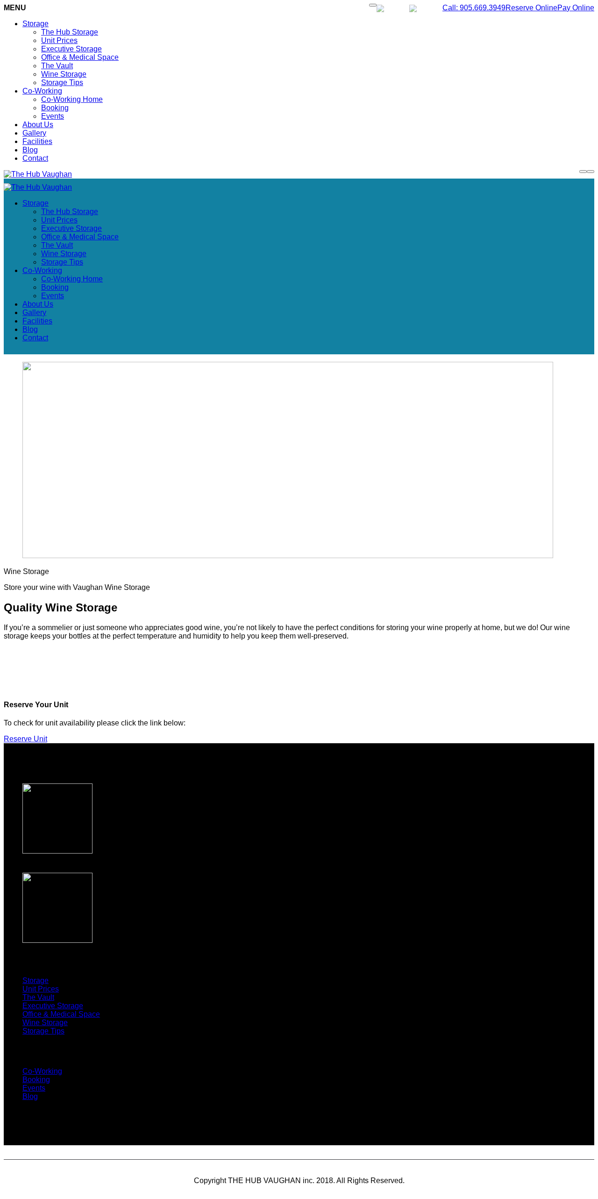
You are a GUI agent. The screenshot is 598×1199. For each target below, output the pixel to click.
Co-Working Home (72, 99)
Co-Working (42, 91)
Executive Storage (71, 49)
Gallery (34, 133)
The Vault (57, 66)
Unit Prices (59, 40)
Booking (55, 108)
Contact (35, 158)
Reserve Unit (25, 739)
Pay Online (575, 8)
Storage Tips (62, 82)
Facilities (37, 141)
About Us (37, 125)
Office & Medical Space (80, 57)
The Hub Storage (69, 32)
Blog (30, 150)
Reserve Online (531, 8)
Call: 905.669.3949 (473, 8)
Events (52, 116)
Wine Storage (63, 74)
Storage (35, 24)
